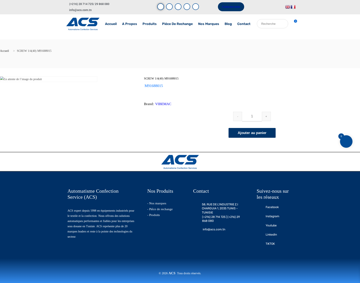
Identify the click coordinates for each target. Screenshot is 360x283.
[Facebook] (160, 6)
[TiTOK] (195, 6)
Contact (243, 24)
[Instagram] (178, 6)
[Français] (293, 6)
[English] (288, 6)
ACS (173, 273)
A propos (129, 24)
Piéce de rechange (177, 24)
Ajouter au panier (252, 133)
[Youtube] (169, 6)
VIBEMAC (163, 104)
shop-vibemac (161, 91)
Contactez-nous (231, 6)
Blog (228, 24)
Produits (149, 24)
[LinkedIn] (187, 6)
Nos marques (208, 24)
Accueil (111, 24)
